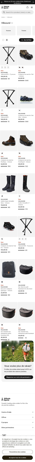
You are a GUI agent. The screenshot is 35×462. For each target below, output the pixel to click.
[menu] (32, 7)
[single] (3, 40)
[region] (17, 449)
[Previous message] (2, 2)
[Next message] (33, 2)
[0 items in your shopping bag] (27, 7)
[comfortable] (7, 40)
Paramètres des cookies (17, 452)
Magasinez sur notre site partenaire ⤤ (18, 377)
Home (3, 17)
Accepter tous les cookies (17, 457)
